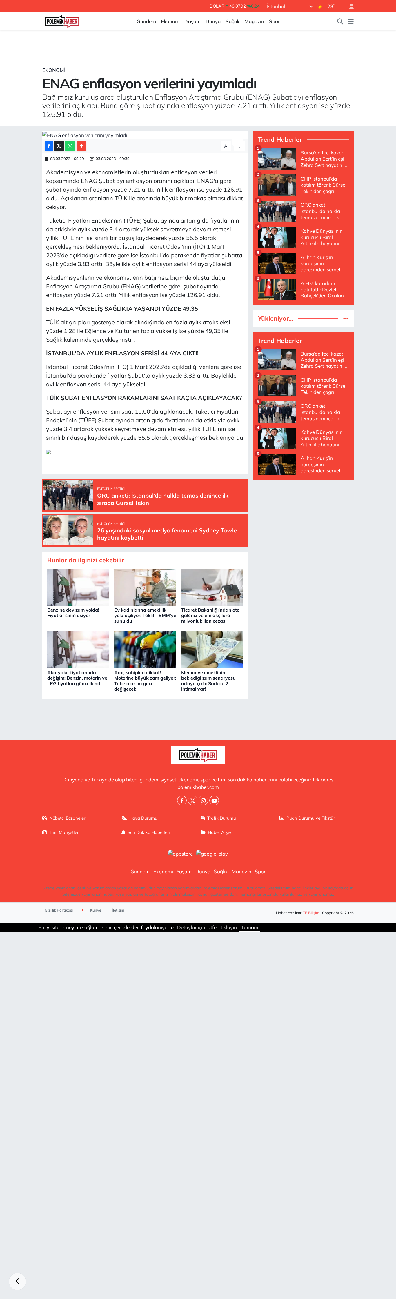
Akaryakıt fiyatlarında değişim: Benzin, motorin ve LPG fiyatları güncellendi (77, 677)
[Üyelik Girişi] (349, 6)
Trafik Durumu (221, 818)
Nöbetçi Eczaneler (67, 818)
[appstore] (180, 853)
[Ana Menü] (351, 21)
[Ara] (340, 21)
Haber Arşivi (220, 832)
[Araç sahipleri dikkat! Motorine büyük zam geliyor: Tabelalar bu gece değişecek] (145, 649)
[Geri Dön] (17, 1281)
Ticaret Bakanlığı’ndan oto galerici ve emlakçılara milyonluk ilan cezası (210, 615)
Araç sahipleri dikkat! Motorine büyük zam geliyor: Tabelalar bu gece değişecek (145, 680)
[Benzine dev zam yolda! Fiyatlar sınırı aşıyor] (78, 587)
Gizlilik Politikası (59, 910)
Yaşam (193, 21)
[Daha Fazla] (81, 146)
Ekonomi (171, 21)
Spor (274, 21)
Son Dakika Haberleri (149, 832)
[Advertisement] (303, 525)
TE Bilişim (311, 912)
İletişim (118, 910)
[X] (192, 800)
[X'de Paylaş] (59, 146)
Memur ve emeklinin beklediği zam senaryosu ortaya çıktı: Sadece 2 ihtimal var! (208, 680)
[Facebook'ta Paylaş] (49, 146)
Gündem (146, 21)
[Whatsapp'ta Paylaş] (70, 146)
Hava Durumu (143, 818)
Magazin (254, 21)
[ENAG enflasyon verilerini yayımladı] (145, 135)
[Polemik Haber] (61, 20)
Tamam (249, 927)
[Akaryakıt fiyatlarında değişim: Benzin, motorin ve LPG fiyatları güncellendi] (78, 649)
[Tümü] (346, 318)
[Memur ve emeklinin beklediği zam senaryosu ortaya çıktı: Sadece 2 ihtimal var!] (212, 649)
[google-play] (212, 853)
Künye (95, 910)
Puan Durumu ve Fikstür (310, 818)
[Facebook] (182, 800)
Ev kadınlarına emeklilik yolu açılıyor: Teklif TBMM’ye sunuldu (145, 615)
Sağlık (232, 21)
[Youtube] (214, 800)
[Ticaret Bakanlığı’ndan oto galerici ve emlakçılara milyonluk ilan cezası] (212, 587)
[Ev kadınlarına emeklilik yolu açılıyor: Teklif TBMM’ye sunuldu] (145, 587)
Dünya (213, 21)
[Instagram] (203, 800)
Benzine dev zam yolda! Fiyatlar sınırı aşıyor (73, 612)
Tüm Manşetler (64, 832)
